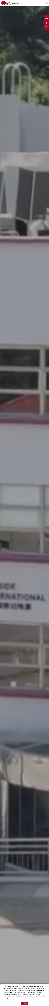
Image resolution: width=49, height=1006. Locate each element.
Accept (24, 1003)
